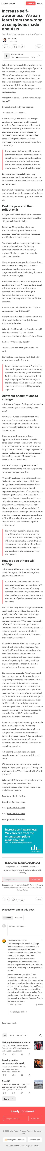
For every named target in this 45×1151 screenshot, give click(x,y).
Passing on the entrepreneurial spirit (13, 1061)
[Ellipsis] (42, 940)
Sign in (39, 3)
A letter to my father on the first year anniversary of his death (15, 1085)
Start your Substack (15, 1139)
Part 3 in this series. (16, 802)
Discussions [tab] (21, 1035)
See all (7, 1099)
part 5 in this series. (16, 813)
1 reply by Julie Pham (18, 1012)
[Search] (40, 1035)
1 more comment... (10, 1023)
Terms (29, 1131)
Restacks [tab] (18, 917)
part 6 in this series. (16, 819)
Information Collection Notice (27, 887)
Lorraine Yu (12, 940)
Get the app (35, 1139)
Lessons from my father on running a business (13, 1067)
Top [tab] (5, 1035)
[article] (22, 1048)
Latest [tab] (11, 1035)
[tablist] (13, 917)
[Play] (7, 56)
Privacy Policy (22, 890)
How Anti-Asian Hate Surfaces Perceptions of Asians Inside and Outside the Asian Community (16, 1046)
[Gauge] (38, 55)
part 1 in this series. (16, 796)
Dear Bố (6, 1081)
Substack (10, 1146)
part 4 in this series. (16, 807)
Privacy (23, 1131)
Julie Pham (12, 39)
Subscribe (30, 3)
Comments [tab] (8, 917)
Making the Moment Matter (16, 1042)
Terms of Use (34, 885)
